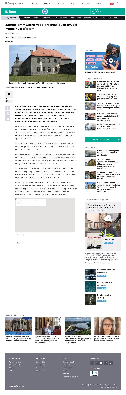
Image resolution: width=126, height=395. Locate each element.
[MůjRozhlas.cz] (9, 42)
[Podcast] (7, 101)
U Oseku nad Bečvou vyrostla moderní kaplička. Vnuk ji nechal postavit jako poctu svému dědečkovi (108, 187)
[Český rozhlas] (14, 3)
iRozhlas (35, 3)
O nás (71, 18)
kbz (18, 243)
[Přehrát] (9, 94)
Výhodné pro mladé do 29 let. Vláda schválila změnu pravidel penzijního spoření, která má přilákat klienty (47, 340)
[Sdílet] (11, 101)
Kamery (94, 13)
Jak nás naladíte (84, 18)
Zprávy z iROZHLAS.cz (15, 315)
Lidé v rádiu (67, 368)
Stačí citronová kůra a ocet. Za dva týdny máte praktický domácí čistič (107, 96)
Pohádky (89, 59)
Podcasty (39, 368)
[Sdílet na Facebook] (7, 108)
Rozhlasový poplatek (70, 377)
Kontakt (96, 18)
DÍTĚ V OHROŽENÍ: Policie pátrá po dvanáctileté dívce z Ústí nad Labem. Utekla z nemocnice (106, 339)
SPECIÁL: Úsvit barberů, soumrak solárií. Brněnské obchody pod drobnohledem (108, 117)
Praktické (107, 18)
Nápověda (66, 365)
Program (47, 3)
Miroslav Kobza (48, 83)
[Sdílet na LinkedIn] (7, 118)
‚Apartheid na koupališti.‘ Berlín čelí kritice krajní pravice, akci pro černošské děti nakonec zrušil (18, 339)
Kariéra (65, 371)
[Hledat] (118, 3)
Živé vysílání (90, 63)
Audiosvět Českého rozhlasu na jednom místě (100, 72)
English (114, 385)
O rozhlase (86, 3)
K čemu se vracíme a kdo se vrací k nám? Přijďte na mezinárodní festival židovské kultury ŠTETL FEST (108, 86)
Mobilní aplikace (42, 371)
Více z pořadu (91, 148)
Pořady (36, 18)
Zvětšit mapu (20, 235)
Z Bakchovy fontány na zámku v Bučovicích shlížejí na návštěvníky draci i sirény (109, 175)
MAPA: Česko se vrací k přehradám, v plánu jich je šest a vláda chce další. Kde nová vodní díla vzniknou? (78, 340)
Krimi (98, 56)
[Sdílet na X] (7, 113)
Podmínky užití (105, 385)
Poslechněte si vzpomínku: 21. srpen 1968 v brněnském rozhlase (108, 126)
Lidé (56, 18)
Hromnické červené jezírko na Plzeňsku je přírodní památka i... (108, 153)
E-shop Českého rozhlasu (96, 200)
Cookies (85, 385)
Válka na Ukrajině (15, 362)
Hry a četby (90, 56)
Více (116, 18)
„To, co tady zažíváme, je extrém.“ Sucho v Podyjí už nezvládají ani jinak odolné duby (108, 106)
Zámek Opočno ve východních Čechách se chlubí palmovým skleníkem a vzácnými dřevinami (107, 164)
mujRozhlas (60, 3)
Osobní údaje (94, 385)
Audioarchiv (96, 11)
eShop (11, 371)
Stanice (73, 3)
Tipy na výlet (10, 18)
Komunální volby (15, 365)
